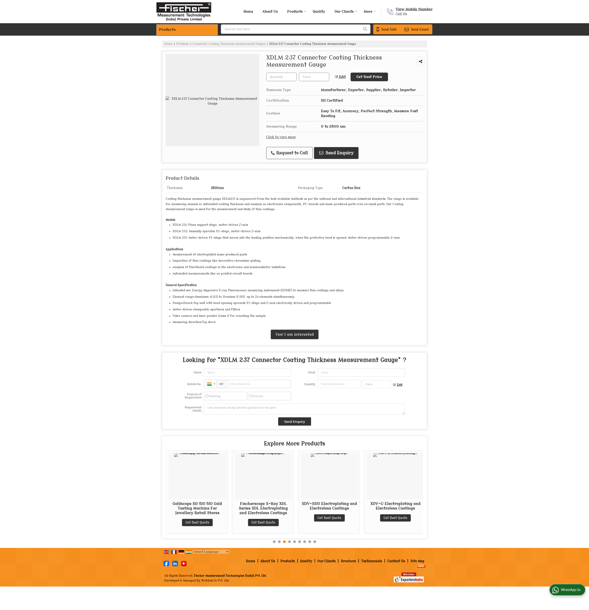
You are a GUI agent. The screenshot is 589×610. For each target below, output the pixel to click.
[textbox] (295, 29)
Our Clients (344, 12)
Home (248, 12)
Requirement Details (193, 409)
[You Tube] (184, 563)
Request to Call (291, 153)
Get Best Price (369, 77)
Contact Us (396, 561)
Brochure (348, 561)
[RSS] (421, 566)
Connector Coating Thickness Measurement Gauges (229, 44)
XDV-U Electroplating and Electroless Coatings (378, 505)
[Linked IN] (175, 563)
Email (311, 372)
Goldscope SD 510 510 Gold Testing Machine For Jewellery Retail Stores (180, 508)
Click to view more (281, 137)
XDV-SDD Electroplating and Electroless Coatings (312, 505)
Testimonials (371, 561)
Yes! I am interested (294, 334)
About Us (270, 12)
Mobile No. (194, 384)
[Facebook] (166, 563)
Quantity (309, 384)
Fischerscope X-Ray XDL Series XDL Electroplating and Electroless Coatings (246, 508)
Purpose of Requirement (193, 396)
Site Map (417, 561)
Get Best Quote (180, 522)
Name (198, 372)
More (368, 12)
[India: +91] (210, 384)
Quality (319, 12)
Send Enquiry (339, 153)
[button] (414, 9)
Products (295, 12)
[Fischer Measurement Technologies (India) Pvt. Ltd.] (183, 11)
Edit (342, 77)
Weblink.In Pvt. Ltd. (215, 580)
